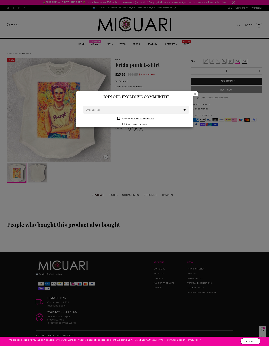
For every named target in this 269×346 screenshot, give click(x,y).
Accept (250, 341)
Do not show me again (136, 124)
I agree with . (138, 118)
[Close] (195, 93)
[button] (185, 110)
